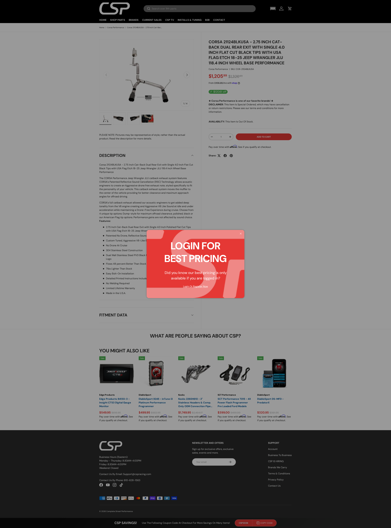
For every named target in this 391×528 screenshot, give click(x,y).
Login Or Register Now (195, 286)
